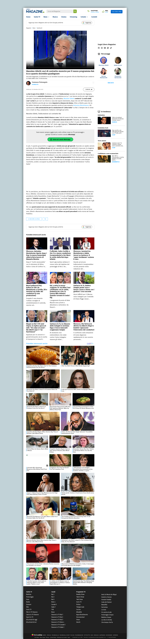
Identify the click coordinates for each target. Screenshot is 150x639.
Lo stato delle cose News (34, 219)
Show (78, 619)
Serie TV (28, 609)
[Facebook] (99, 48)
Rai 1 (52, 594)
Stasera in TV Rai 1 (57, 614)
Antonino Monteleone (81, 105)
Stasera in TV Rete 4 (57, 622)
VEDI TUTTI (111, 82)
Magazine (28, 28)
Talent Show (80, 597)
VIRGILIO (49, 635)
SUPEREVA (115, 635)
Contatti (94, 17)
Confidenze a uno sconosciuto (108, 153)
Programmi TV (80, 592)
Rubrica (114, 122)
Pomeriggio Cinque (107, 615)
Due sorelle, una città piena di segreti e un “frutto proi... (117, 132)
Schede (83, 17)
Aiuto (69, 637)
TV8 (52, 609)
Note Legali (42, 637)
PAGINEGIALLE (55, 635)
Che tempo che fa (107, 622)
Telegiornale (80, 607)
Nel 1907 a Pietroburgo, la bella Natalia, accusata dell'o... (118, 158)
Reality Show (80, 594)
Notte (28, 602)
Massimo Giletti (68, 98)
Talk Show (79, 599)
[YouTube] (105, 48)
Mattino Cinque (106, 617)
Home (28, 17)
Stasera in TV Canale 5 (58, 624)
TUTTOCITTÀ (87, 635)
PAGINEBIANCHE (79, 635)
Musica (55, 17)
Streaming (73, 17)
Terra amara (102, 141)
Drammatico (116, 162)
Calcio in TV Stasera (32, 614)
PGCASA (72, 635)
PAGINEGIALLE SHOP (65, 635)
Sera (27, 599)
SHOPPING (95, 11)
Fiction (78, 604)
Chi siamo (36, 637)
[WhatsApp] (108, 48)
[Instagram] (102, 48)
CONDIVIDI (87, 89)
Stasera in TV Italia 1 (57, 627)
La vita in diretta (106, 620)
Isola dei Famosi (106, 602)
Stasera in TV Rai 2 (57, 617)
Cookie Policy (53, 637)
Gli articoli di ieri (31, 622)
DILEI (92, 635)
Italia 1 (53, 607)
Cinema (63, 17)
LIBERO (28, 9)
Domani (28, 604)
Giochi (78, 622)
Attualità (79, 612)
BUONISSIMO (109, 635)
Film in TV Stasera (31, 612)
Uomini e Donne (106, 597)
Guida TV (37, 17)
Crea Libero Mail (116, 11)
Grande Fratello (106, 599)
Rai (45, 219)
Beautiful (104, 604)
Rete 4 (53, 602)
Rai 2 (52, 597)
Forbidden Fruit (103, 128)
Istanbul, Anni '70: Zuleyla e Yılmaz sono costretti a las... (118, 144)
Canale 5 (54, 604)
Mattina (28, 594)
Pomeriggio (30, 597)
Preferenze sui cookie (62, 637)
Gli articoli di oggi (31, 619)
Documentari (80, 617)
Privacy (47, 637)
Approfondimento (82, 614)
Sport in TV (29, 617)
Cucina (78, 609)
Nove (53, 612)
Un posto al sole (106, 612)
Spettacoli (39, 28)
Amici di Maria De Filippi (108, 594)
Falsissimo (101, 115)
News (45, 17)
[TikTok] (111, 48)
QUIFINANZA (102, 635)
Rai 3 (52, 599)
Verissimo (104, 607)
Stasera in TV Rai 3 (57, 619)
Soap (113, 135)
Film (27, 607)
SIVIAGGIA (96, 635)
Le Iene (103, 610)
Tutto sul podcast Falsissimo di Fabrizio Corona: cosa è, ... (118, 119)
